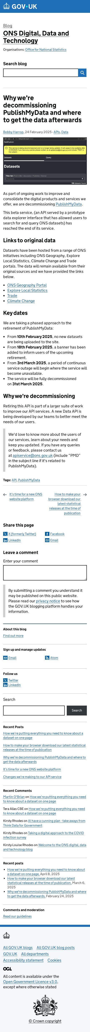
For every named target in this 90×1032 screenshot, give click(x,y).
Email (54, 540)
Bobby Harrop (13, 132)
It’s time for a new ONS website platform (25, 496)
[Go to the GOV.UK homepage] (20, 6)
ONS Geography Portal (27, 285)
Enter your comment (20, 561)
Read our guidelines (17, 916)
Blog (7, 25)
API (14, 480)
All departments (35, 953)
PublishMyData (69, 204)
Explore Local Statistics (27, 290)
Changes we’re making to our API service (32, 777)
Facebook (57, 534)
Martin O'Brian (14, 797)
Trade (12, 295)
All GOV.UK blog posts (56, 947)
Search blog (15, 63)
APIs (57, 132)
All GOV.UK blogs (18, 947)
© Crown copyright (45, 1021)
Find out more (13, 636)
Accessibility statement (23, 960)
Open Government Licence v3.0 (30, 981)
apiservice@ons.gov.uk (33, 455)
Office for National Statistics (45, 50)
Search (9, 699)
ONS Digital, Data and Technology (36, 37)
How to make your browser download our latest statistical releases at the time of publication (64, 503)
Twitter (13, 680)
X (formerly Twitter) (22, 534)
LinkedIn (14, 540)
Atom (54, 658)
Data (64, 132)
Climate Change (21, 300)
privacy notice (48, 601)
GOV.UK (10, 953)
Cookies (54, 960)
